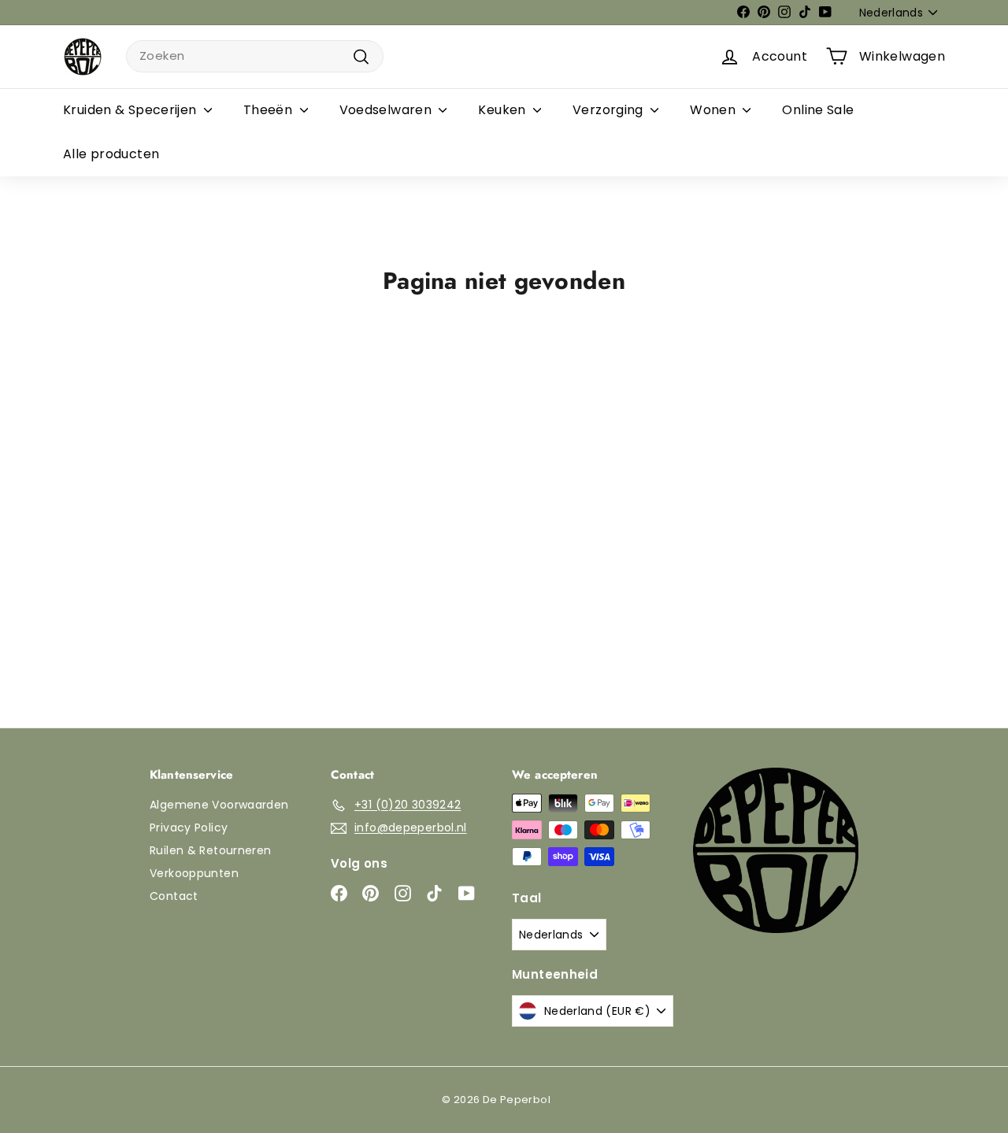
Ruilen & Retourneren (211, 850)
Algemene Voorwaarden (219, 805)
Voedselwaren (387, 110)
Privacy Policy (189, 827)
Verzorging (610, 110)
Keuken (503, 110)
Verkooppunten (194, 873)
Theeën (269, 110)
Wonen (714, 110)
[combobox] (255, 56)
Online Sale (818, 110)
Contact (174, 896)
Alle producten (111, 154)
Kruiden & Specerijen (131, 110)
